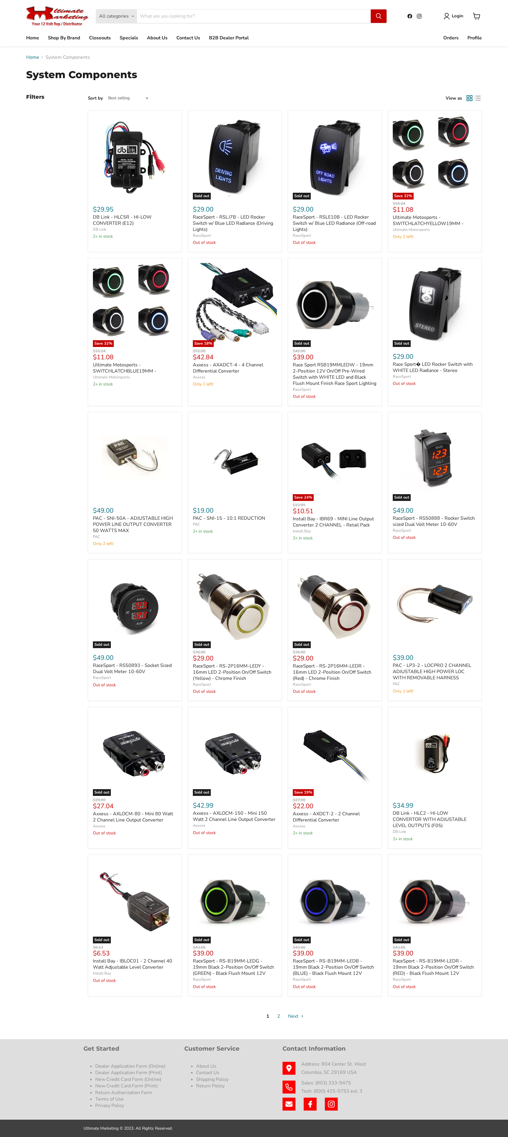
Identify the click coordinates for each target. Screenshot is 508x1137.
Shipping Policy (212, 1079)
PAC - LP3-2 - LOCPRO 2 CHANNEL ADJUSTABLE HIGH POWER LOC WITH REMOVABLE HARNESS (432, 671)
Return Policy (210, 1086)
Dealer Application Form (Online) (130, 1066)
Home (32, 38)
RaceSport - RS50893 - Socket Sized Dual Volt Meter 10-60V (132, 668)
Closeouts (100, 38)
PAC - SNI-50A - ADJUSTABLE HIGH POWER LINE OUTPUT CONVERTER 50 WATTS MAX (133, 524)
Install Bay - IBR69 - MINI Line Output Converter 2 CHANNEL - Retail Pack (333, 522)
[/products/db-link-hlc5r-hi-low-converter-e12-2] (135, 157)
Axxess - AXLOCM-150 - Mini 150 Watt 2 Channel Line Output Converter (234, 816)
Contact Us (188, 38)
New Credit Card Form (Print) (126, 1086)
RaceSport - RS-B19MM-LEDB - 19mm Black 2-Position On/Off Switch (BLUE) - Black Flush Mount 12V (333, 967)
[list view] (478, 98)
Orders (451, 38)
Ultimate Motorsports (411, 229)
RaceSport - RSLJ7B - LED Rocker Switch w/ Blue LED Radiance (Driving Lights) (233, 223)
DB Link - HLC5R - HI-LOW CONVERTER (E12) (122, 220)
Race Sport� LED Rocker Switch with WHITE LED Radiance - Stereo (433, 367)
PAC (96, 536)
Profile (474, 38)
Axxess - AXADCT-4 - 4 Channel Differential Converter (228, 368)
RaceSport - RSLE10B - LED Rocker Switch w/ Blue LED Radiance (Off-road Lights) (334, 223)
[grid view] (469, 98)
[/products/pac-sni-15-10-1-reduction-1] (235, 459)
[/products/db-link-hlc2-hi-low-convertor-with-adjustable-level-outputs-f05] (435, 754)
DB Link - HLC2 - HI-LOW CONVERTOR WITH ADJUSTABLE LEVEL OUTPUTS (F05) (430, 819)
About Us (157, 38)
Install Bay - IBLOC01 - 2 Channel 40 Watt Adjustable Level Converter (132, 964)
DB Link (99, 229)
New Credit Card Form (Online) (128, 1079)
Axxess (199, 377)
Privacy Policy (110, 1105)
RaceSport (202, 235)
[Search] (379, 16)
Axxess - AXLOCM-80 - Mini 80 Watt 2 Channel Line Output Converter (133, 817)
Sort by (95, 98)
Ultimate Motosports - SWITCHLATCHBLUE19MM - (124, 368)
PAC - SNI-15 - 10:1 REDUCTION (229, 518)
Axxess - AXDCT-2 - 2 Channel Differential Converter (326, 817)
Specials (129, 38)
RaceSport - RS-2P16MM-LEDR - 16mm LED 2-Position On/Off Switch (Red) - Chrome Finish (332, 672)
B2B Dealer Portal (229, 38)
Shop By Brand (64, 38)
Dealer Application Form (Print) (128, 1072)
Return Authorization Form (123, 1092)
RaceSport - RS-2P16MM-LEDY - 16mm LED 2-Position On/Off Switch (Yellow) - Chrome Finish (232, 672)
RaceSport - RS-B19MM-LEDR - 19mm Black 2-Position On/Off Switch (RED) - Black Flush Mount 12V (433, 967)
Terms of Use (110, 1099)
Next (294, 1016)
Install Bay (302, 531)
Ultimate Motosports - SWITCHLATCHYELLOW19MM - (428, 220)
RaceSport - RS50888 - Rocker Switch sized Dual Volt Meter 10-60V (434, 521)
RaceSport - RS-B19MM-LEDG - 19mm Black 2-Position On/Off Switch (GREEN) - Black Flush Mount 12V (233, 967)
